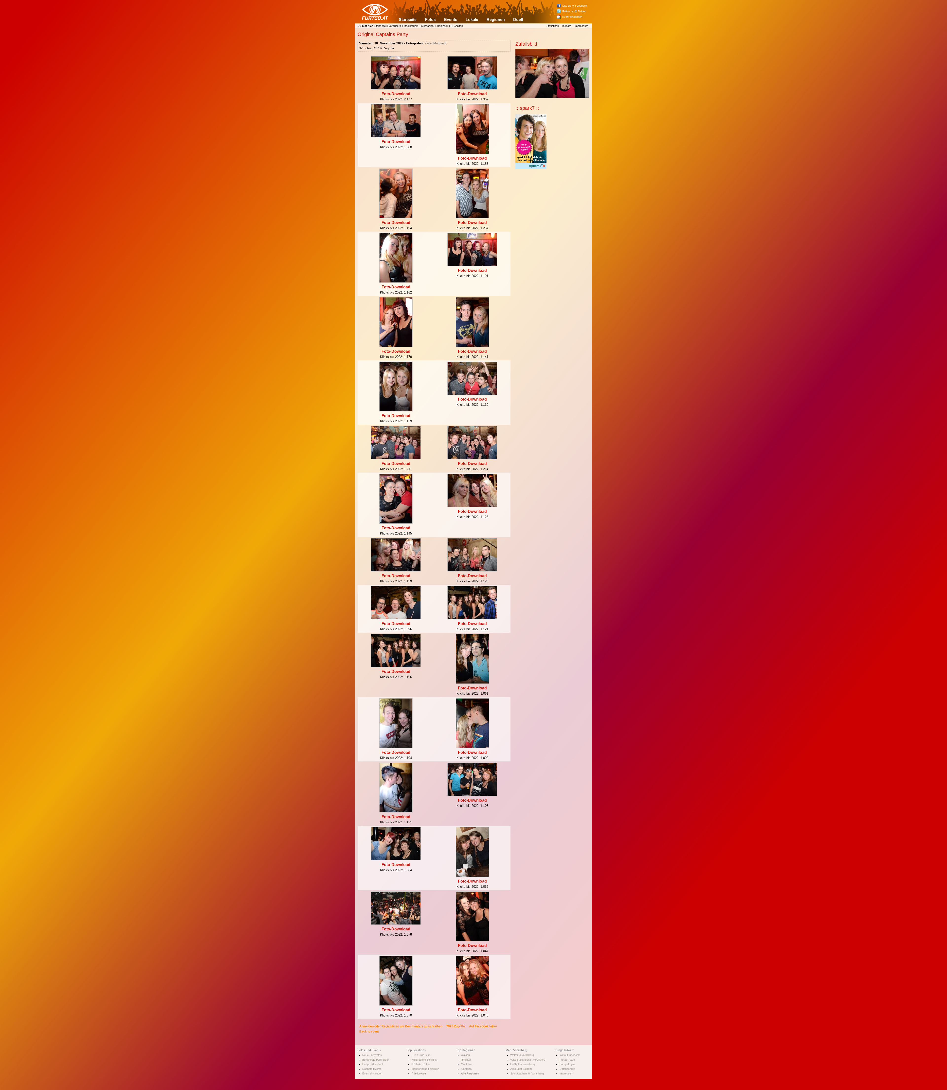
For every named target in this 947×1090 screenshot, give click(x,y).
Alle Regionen (470, 1073)
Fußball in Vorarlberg (522, 1064)
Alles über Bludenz (521, 1068)
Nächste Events (372, 1068)
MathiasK (440, 43)
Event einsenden (572, 16)
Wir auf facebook (570, 1054)
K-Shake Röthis (421, 1064)
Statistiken (552, 25)
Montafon (466, 1064)
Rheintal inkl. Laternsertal (419, 25)
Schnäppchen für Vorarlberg (527, 1073)
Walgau (465, 1054)
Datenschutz (567, 1068)
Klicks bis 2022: (392, 99)
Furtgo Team (567, 1059)
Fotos (430, 20)
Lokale (472, 20)
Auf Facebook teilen (483, 1026)
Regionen (496, 20)
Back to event (369, 1031)
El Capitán (457, 25)
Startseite (408, 20)
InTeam (566, 25)
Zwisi (428, 43)
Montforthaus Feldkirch (425, 1068)
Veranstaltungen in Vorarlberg (527, 1059)
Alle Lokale (419, 1073)
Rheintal (466, 1059)
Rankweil (442, 25)
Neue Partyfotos (372, 1054)
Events (450, 20)
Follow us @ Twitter (574, 11)
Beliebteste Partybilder (375, 1059)
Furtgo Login (567, 1064)
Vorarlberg (395, 25)
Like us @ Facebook (574, 5)
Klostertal (466, 1068)
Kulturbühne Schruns (424, 1059)
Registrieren (390, 1026)
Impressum (581, 25)
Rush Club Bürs (421, 1054)
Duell (518, 20)
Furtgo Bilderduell (372, 1064)
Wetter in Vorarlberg (522, 1054)
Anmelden (366, 1026)
